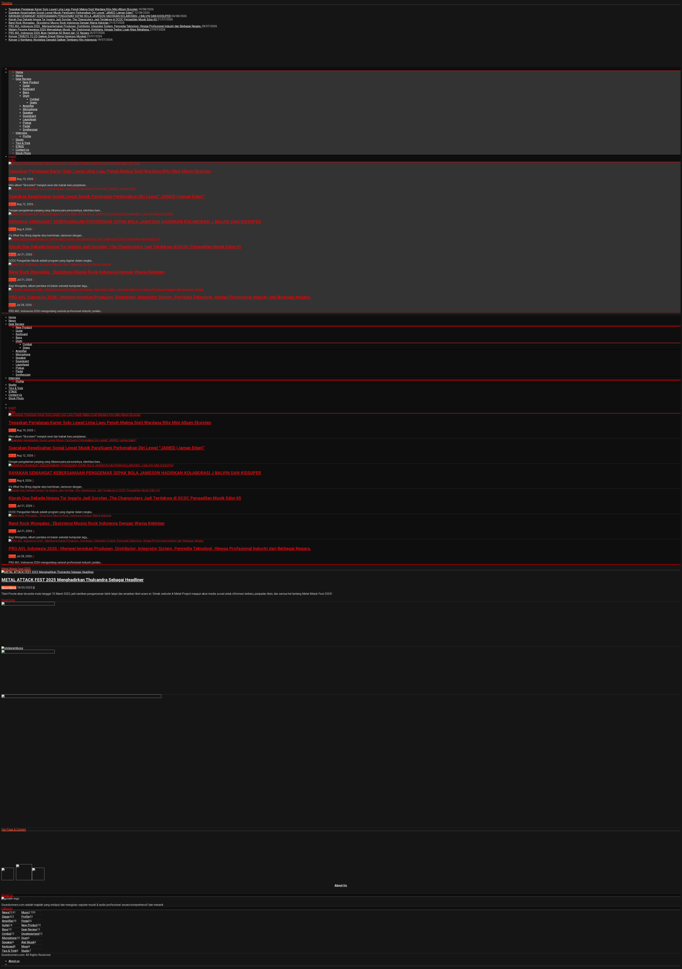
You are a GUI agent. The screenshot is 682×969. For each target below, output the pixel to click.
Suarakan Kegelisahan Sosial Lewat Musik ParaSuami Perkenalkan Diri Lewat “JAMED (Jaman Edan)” (71, 12)
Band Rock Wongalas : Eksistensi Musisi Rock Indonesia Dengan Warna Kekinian (59, 23)
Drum (26, 96)
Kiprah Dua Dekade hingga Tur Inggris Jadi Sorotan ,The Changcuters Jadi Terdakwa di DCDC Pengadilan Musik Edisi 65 (83, 19)
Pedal (26, 126)
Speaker (28, 112)
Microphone (30, 109)
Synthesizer (30, 129)
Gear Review (23, 79)
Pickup (27, 123)
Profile (27, 136)
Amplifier (28, 106)
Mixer (24, 946)
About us (14, 961)
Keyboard (29, 89)
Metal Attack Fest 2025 (16, 568)
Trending (6, 3)
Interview (21, 133)
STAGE (20, 146)
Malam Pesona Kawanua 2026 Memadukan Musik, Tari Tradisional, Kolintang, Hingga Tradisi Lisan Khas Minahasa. (79, 29)
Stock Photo (23, 153)
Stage (5, 916)
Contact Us (22, 150)
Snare (33, 102)
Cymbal (34, 99)
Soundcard (29, 116)
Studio (20, 139)
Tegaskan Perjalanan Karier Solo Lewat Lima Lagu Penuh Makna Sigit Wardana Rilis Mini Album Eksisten (73, 9)
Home (19, 72)
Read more (8, 600)
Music (12, 179)
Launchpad (29, 119)
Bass (26, 92)
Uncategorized (30, 933)
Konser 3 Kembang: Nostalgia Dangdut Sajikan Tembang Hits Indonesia (53, 39)
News (19, 75)
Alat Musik (27, 942)
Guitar (26, 85)
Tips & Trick (23, 143)
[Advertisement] (66, 56)
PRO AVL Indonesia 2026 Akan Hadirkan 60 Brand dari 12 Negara (49, 33)
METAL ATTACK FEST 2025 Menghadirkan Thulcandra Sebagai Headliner (72, 579)
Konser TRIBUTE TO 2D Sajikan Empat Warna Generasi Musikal (48, 36)
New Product (31, 82)
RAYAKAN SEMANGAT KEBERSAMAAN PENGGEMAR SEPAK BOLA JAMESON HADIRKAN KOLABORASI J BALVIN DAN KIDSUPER (90, 16)
